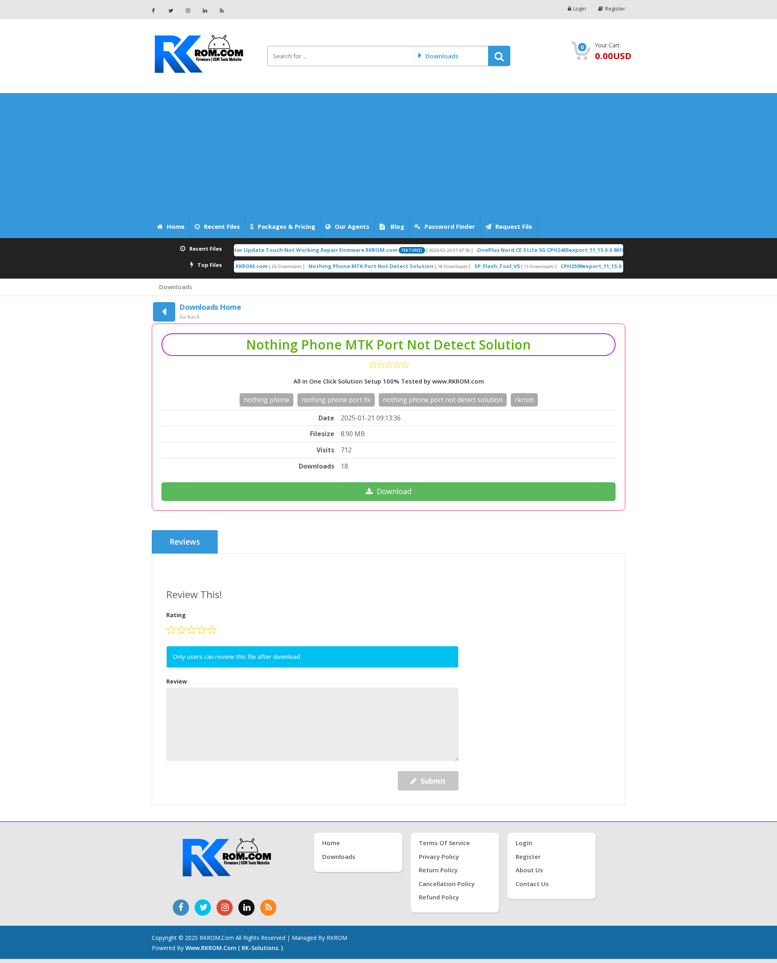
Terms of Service (444, 843)
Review (176, 681)
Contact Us (532, 884)
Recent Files (222, 226)
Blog (396, 226)
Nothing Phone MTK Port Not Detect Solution (345, 266)
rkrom (524, 399)
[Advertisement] (388, 154)
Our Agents (352, 226)
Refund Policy (439, 897)
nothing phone (266, 399)
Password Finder (450, 226)
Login (579, 9)
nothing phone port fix (336, 399)
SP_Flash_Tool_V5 (471, 266)
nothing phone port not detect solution (443, 399)
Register (615, 9)
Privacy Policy (439, 856)
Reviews (185, 542)
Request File (513, 226)
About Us (529, 870)
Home (176, 226)
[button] (499, 56)
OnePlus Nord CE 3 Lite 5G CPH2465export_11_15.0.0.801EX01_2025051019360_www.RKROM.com (573, 250)
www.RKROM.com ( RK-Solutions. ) (234, 948)
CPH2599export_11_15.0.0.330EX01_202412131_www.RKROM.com (616, 266)
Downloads (175, 287)
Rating (176, 615)
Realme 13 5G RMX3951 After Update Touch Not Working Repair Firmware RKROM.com (257, 250)
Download (394, 491)
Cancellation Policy (447, 884)
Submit (433, 781)
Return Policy (438, 870)
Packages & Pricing (286, 226)
